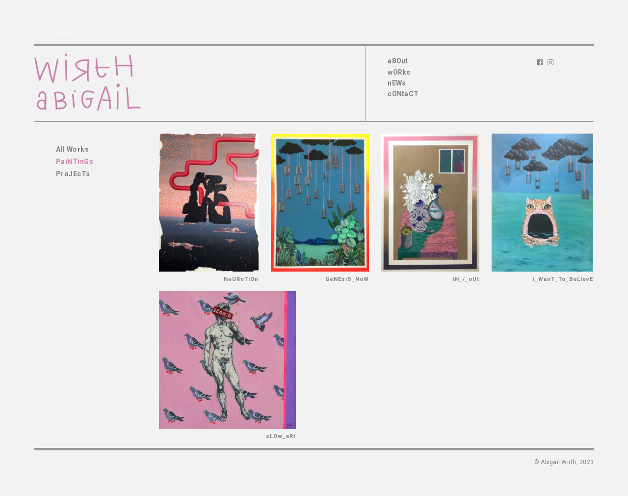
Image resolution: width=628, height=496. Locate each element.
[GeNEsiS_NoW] (320, 203)
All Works (72, 149)
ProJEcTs (73, 174)
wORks (399, 72)
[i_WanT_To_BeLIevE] (542, 203)
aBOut (398, 61)
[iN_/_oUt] (430, 203)
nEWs (397, 83)
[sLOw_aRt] (227, 360)
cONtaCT (403, 94)
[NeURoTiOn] (209, 203)
